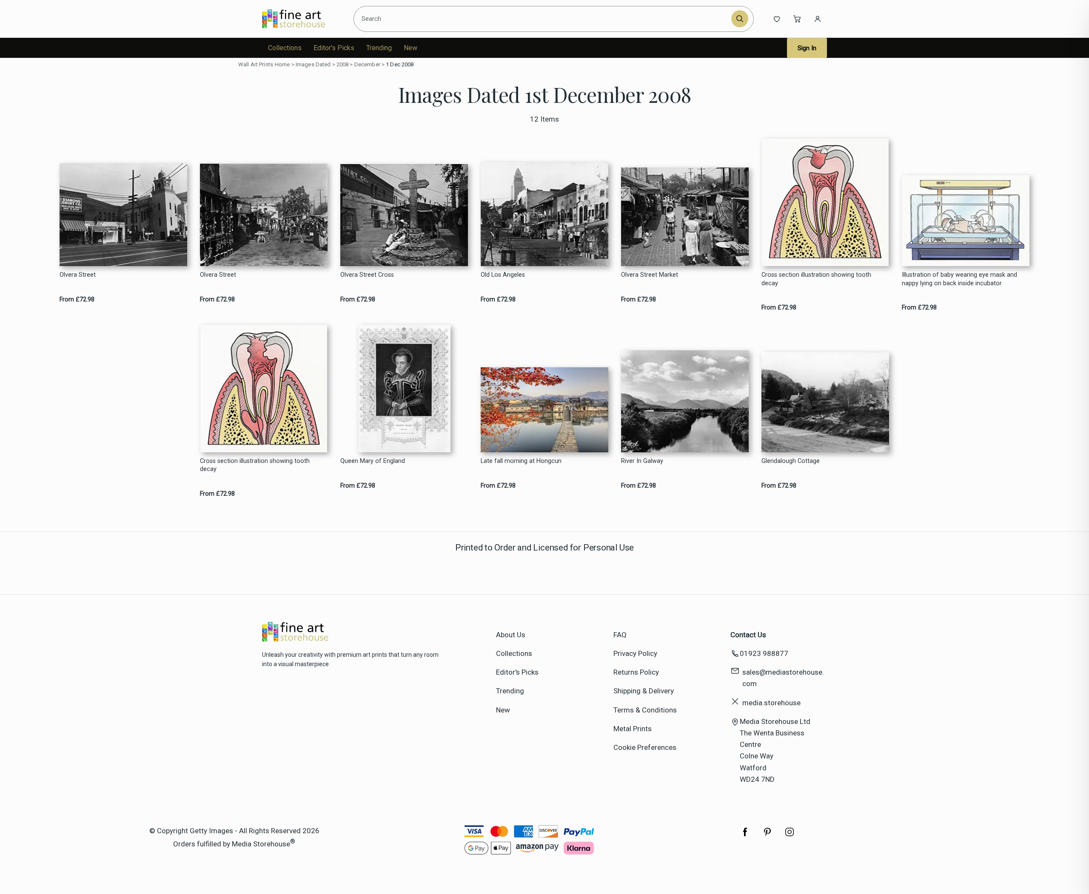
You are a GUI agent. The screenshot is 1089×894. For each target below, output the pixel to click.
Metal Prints (632, 728)
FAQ (620, 634)
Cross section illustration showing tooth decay (816, 279)
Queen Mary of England (372, 461)
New (410, 48)
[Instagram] (789, 836)
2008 (342, 64)
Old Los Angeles (503, 274)
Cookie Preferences (644, 747)
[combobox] (544, 18)
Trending (379, 48)
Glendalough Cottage (790, 461)
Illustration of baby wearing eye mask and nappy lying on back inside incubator (959, 279)
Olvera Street (78, 274)
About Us (510, 634)
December (367, 64)
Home (282, 64)
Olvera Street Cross (367, 274)
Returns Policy (636, 672)
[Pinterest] (767, 836)
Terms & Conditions (645, 710)
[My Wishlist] (776, 18)
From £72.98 (77, 299)
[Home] (301, 18)
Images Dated (313, 64)
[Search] (739, 18)
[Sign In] (817, 18)
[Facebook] (745, 836)
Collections (285, 48)
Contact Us (748, 634)
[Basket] (797, 18)
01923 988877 (764, 653)
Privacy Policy (635, 653)
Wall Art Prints (255, 64)
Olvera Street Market (649, 274)
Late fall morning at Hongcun (521, 461)
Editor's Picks (334, 48)
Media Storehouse (261, 844)
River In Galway (642, 461)
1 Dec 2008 (399, 64)
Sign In (807, 48)
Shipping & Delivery (643, 691)
